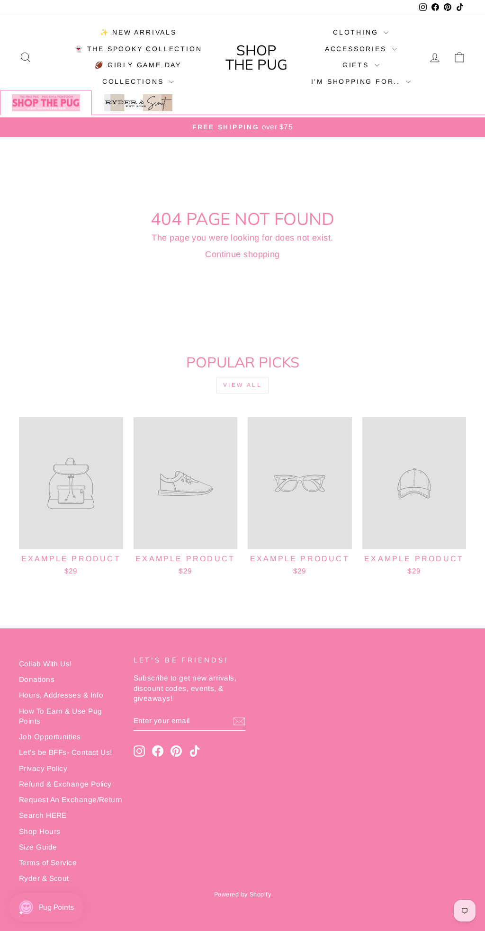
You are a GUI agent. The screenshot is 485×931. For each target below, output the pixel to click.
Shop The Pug (256, 57)
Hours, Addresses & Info (61, 695)
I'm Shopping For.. (357, 81)
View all (242, 385)
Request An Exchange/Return (71, 800)
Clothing (357, 32)
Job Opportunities (50, 737)
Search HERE (43, 815)
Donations (36, 679)
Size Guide (38, 847)
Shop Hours (40, 831)
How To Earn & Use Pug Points (60, 716)
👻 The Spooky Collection (138, 49)
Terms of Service (48, 863)
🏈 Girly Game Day (138, 65)
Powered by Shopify (242, 894)
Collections (134, 81)
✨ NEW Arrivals (138, 32)
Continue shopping (242, 254)
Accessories (357, 49)
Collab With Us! (45, 664)
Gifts (357, 65)
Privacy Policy (43, 768)
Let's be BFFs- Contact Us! (65, 752)
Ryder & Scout (44, 878)
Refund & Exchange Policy (65, 784)
